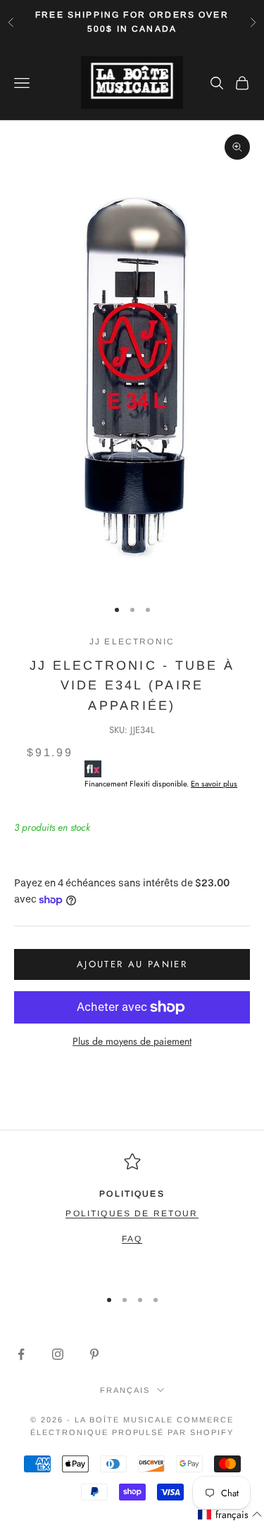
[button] (230, 1515)
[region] (132, 1214)
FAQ (132, 1239)
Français (125, 1390)
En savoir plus (214, 783)
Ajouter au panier (132, 964)
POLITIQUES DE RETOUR (131, 1213)
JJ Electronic (132, 641)
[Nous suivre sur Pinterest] (94, 1354)
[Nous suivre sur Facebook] (21, 1354)
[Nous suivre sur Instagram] (58, 1354)
